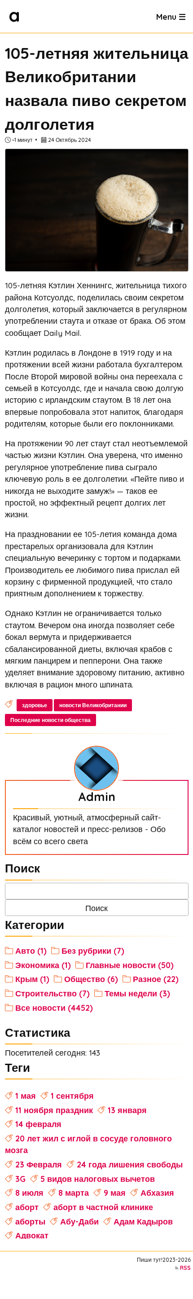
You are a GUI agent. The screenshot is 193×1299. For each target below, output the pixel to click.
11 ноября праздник (54, 1110)
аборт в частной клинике (103, 1207)
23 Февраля (38, 1164)
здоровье (34, 705)
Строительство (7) (52, 993)
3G (20, 1179)
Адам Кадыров (143, 1221)
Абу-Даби (79, 1221)
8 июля (29, 1193)
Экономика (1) (43, 965)
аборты (30, 1221)
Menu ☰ (171, 16)
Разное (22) (156, 979)
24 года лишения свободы (130, 1164)
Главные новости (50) (130, 965)
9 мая (115, 1193)
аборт (27, 1207)
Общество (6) (91, 979)
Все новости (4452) (54, 1008)
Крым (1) (32, 979)
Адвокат (31, 1235)
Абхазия (157, 1193)
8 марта (73, 1193)
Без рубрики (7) (92, 951)
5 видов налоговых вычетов (97, 1179)
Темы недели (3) (137, 993)
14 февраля (38, 1124)
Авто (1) (31, 951)
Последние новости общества (50, 720)
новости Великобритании (93, 705)
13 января (127, 1110)
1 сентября (72, 1096)
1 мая (25, 1096)
